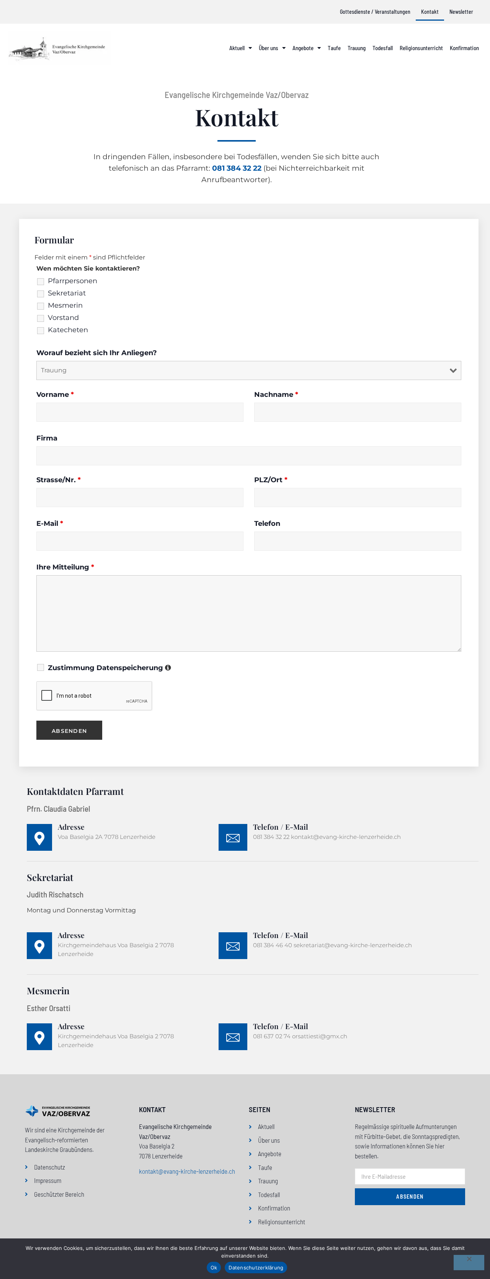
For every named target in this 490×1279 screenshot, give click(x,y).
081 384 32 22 (236, 168)
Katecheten (68, 330)
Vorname (55, 394)
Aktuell (237, 47)
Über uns (268, 47)
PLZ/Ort (270, 480)
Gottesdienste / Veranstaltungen (375, 11)
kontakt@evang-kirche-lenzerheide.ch (187, 1171)
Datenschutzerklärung (256, 1267)
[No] (469, 1262)
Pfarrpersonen (72, 281)
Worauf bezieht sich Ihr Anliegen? (96, 353)
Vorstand (63, 317)
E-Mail (49, 523)
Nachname (276, 394)
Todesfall (382, 47)
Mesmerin (65, 305)
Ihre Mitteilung (65, 567)
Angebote (303, 47)
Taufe (334, 47)
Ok (214, 1267)
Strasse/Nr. (58, 480)
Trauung (357, 47)
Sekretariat (67, 293)
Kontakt (430, 11)
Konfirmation (464, 47)
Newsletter (461, 11)
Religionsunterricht (421, 47)
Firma (46, 438)
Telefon (267, 523)
